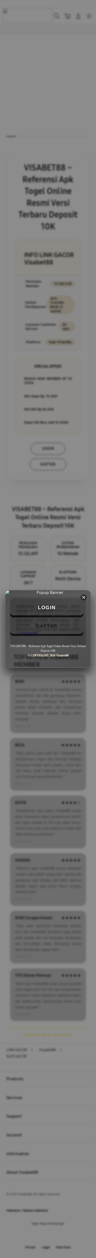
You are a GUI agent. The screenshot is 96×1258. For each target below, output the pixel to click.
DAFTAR (47, 626)
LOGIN (47, 607)
